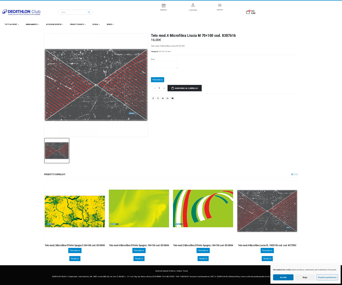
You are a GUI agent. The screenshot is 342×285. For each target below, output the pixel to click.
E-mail (172, 98)
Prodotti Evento (77, 24)
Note (153, 59)
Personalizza (158, 79)
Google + (168, 98)
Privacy (185, 271)
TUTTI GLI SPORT (11, 24)
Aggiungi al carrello (186, 88)
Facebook (153, 98)
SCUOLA (95, 24)
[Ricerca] (89, 12)
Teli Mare (168, 51)
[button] (292, 174)
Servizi (109, 24)
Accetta (283, 277)
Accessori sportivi (53, 24)
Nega (305, 277)
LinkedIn (163, 98)
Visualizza (75, 258)
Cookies (179, 271)
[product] (75, 211)
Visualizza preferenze (327, 277)
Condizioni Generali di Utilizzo (165, 271)
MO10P (161, 51)
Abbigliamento (32, 24)
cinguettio (158, 98)
